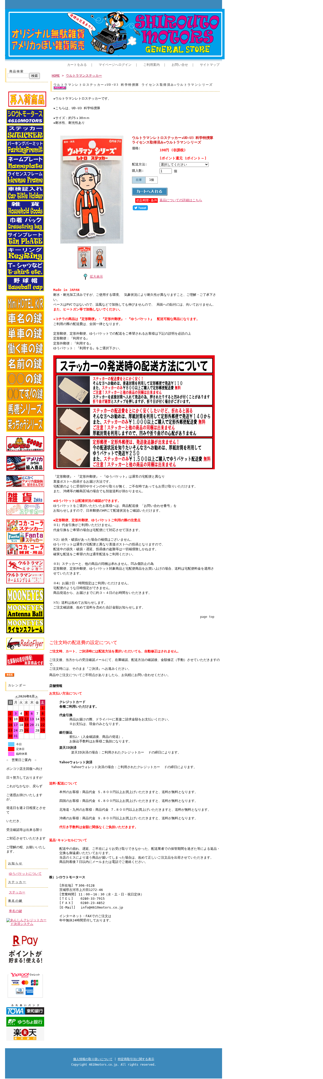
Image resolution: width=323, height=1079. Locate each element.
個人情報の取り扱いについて (93, 1059)
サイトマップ (210, 65)
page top (207, 617)
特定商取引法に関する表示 (136, 1059)
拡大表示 (96, 276)
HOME (56, 75)
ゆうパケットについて (25, 874)
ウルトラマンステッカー (84, 75)
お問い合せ (180, 65)
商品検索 (16, 71)
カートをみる (77, 65)
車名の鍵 (15, 900)
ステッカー (17, 882)
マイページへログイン (115, 65)
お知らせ (15, 863)
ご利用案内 (151, 65)
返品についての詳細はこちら (180, 200)
